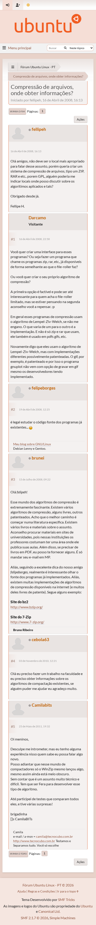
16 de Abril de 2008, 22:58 (34, 239)
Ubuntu (87, 906)
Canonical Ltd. (49, 911)
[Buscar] (65, 48)
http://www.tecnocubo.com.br (34, 841)
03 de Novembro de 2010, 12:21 (38, 660)
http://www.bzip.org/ (26, 607)
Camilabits (42, 705)
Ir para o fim (17, 111)
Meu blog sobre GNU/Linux (32, 444)
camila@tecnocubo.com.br (54, 836)
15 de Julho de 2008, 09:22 (34, 479)
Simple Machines (62, 918)
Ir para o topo (18, 853)
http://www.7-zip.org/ (27, 622)
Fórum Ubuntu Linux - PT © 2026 (48, 885)
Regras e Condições (41, 891)
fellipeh (39, 129)
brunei (38, 457)
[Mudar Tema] (28, 5)
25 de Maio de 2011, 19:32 (34, 726)
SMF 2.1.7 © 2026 (34, 918)
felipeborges (43, 387)
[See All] (12, 67)
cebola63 (40, 639)
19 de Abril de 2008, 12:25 (34, 409)
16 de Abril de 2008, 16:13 (25, 151)
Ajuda (21, 891)
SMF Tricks (66, 899)
